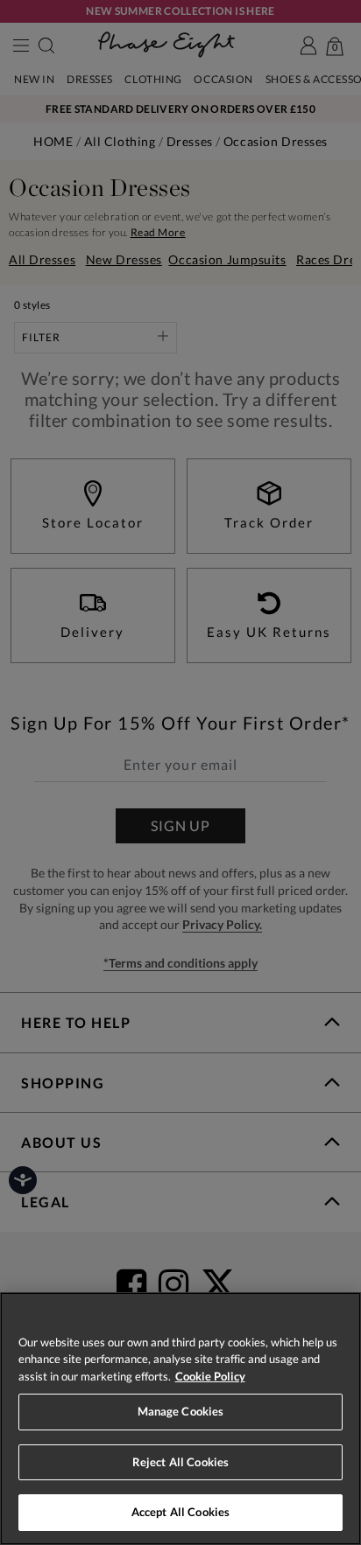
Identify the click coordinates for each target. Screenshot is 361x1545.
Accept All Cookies (180, 1512)
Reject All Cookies (180, 1462)
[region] (180, 1418)
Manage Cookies (181, 1411)
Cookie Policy (210, 1376)
